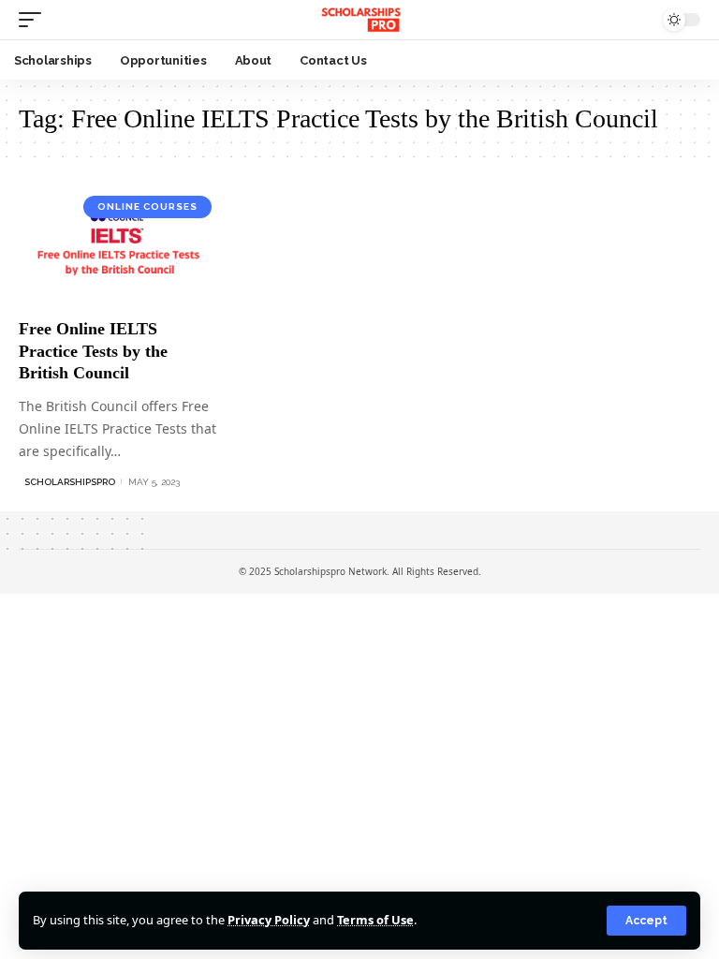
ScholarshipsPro (69, 482)
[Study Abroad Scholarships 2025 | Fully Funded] (359, 19)
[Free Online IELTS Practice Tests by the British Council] (120, 247)
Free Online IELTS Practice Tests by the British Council (93, 350)
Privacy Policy (268, 919)
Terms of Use (375, 919)
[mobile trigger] (35, 19)
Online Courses (147, 206)
